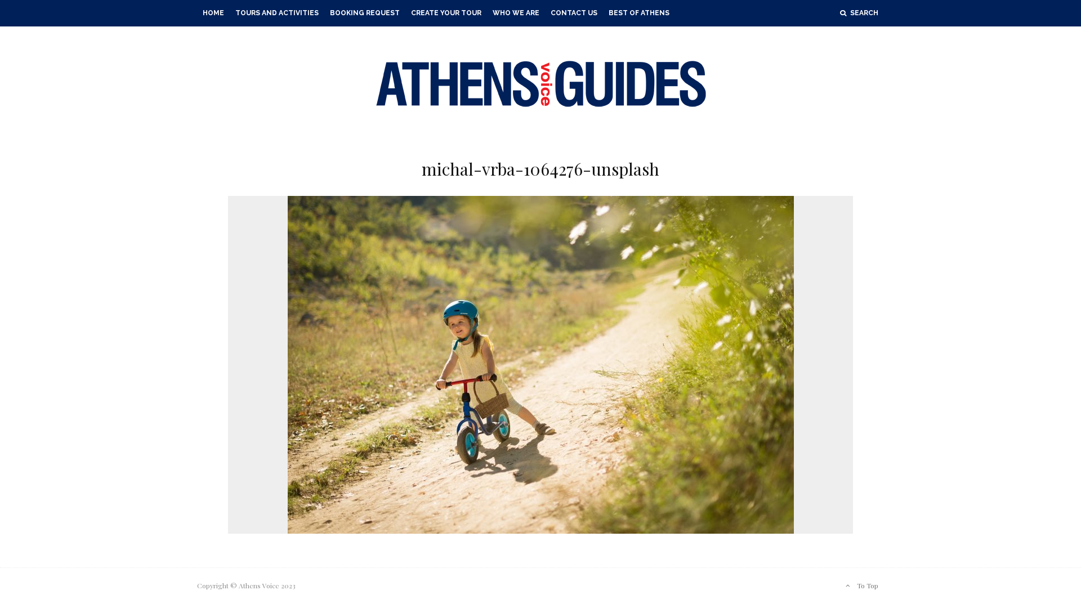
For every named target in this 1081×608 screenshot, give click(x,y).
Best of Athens (639, 13)
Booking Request (365, 13)
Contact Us (574, 13)
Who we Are (516, 13)
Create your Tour (446, 13)
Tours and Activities (277, 13)
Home (213, 13)
